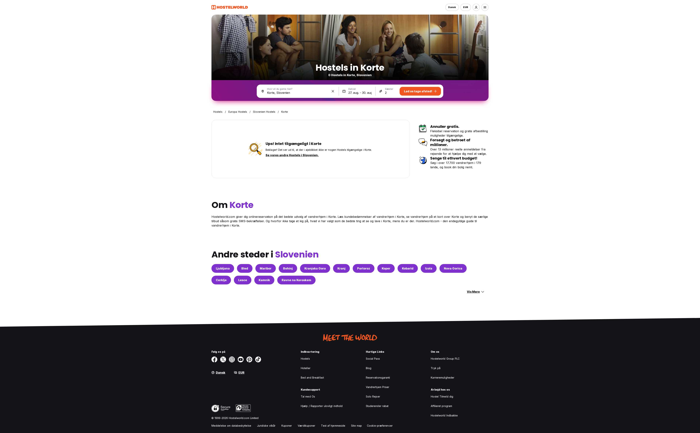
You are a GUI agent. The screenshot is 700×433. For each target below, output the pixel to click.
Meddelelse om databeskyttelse (231, 425)
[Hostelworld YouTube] (241, 359)
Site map (356, 425)
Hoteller (305, 368)
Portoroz (363, 268)
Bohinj (288, 268)
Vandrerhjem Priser (377, 387)
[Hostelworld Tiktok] (258, 359)
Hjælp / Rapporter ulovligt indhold (322, 406)
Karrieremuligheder (442, 377)
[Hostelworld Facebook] (214, 359)
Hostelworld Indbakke (444, 415)
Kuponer (286, 425)
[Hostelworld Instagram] (232, 359)
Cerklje (221, 280)
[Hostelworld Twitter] (223, 359)
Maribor (265, 268)
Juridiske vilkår (266, 425)
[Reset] (332, 91)
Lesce (242, 280)
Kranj (341, 268)
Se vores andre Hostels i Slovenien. (292, 155)
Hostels (305, 358)
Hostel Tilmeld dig (442, 396)
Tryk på (435, 368)
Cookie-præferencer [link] (380, 425)
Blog (368, 368)
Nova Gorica (453, 268)
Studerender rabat (377, 406)
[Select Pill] (476, 7)
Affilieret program (441, 406)
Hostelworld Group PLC (445, 358)
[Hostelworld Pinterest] (249, 359)
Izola (428, 268)
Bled (244, 268)
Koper (386, 268)
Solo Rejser (373, 396)
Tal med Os (308, 396)
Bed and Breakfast (312, 377)
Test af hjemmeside (333, 425)
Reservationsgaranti (378, 377)
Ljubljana (223, 268)
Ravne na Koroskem (296, 280)
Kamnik (264, 280)
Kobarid (407, 268)
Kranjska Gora (315, 268)
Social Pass (373, 358)
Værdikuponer (306, 425)
